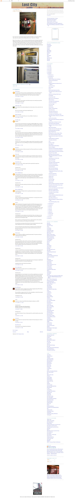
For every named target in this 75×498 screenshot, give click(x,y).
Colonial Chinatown (52, 166)
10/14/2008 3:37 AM (19, 180)
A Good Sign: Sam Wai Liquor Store (54, 162)
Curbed (48, 369)
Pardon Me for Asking (50, 399)
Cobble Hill (49, 46)
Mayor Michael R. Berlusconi (53, 197)
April (50, 210)
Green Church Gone (52, 109)
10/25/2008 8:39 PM (19, 284)
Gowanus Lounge (49, 384)
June (50, 207)
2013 (49, 66)
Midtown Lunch (49, 392)
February (50, 213)
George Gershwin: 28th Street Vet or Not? (55, 122)
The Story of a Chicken (52, 196)
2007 (49, 216)
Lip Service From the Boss (53, 118)
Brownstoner (49, 364)
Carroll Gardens (49, 45)
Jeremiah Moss (17, 161)
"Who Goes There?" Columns (51, 20)
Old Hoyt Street (51, 177)
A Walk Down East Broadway (53, 163)
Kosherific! (50, 81)
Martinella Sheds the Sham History (54, 145)
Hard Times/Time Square (52, 127)
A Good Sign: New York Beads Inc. (54, 101)
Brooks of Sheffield (18, 172)
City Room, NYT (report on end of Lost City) (53, 424)
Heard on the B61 (51, 180)
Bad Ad (50, 88)
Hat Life (48, 429)
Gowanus (48, 47)
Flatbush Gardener (49, 379)
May (50, 209)
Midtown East (49, 51)
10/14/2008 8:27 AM (19, 200)
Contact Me (49, 15)
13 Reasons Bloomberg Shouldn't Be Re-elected (56, 195)
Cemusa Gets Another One (53, 102)
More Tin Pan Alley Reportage (53, 168)
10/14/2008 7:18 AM (19, 186)
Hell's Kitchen (49, 50)
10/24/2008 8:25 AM (19, 264)
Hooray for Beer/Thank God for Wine (54, 90)
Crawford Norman (51, 193)
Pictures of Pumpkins (52, 147)
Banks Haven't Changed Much (53, 189)
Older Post (41, 331)
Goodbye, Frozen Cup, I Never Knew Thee (55, 128)
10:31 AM (27, 84)
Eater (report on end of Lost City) (52, 425)
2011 (49, 69)
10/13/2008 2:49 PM (19, 128)
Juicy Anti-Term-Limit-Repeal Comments (55, 134)
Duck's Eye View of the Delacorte (54, 98)
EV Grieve (48, 376)
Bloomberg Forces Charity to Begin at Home (55, 133)
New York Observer (50, 432)
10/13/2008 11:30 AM (19, 103)
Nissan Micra (17, 324)
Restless (48, 404)
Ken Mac (16, 91)
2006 (49, 218)
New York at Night (51, 104)
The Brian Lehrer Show (50, 437)
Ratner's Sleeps (51, 87)
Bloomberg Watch (49, 361)
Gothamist (48, 383)
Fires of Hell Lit (51, 144)
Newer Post (14, 331)
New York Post (49, 433)
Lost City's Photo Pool (55, 39)
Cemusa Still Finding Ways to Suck (54, 201)
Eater (48, 373)
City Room (48, 367)
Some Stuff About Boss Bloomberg (54, 123)
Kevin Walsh (17, 287)
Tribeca (48, 56)
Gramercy (48, 49)
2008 (49, 73)
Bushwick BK (49, 366)
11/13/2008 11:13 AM (19, 302)
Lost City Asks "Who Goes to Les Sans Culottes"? (56, 187)
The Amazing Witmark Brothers (53, 165)
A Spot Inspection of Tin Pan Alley (54, 158)
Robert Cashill (17, 114)
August (50, 205)
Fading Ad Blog (49, 377)
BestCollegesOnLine (50, 421)
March (50, 212)
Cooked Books (49, 368)
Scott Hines (17, 119)
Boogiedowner (49, 362)
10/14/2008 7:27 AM (19, 193)
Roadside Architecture (50, 406)
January (50, 215)
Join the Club (51, 105)
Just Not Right (51, 95)
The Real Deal (49, 412)
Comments (50, 461)
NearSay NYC (49, 394)
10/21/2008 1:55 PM (19, 245)
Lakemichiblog (49, 389)
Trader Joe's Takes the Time (53, 186)
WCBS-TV (48, 440)
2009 (49, 72)
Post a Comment (15, 330)
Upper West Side (49, 57)
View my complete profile (52, 455)
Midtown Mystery (51, 99)
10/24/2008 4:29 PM (19, 270)
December (50, 74)
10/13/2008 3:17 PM (19, 145)
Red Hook (48, 52)
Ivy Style (48, 388)
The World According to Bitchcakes (52, 413)
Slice (47, 408)
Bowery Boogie (49, 363)
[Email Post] (29, 84)
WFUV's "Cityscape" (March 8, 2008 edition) (53, 442)
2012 (49, 67)
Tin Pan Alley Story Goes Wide (53, 169)
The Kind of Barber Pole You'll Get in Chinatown (56, 151)
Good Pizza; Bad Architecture (53, 80)
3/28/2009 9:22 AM (18, 322)
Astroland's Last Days (50, 358)
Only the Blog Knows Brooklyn (51, 398)
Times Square (49, 55)
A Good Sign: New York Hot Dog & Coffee (55, 114)
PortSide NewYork (49, 402)
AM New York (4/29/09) (50, 420)
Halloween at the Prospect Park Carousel (55, 94)
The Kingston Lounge (50, 411)
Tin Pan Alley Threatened (52, 173)
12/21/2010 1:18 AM (19, 327)
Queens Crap (49, 403)
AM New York (49, 419)
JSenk (16, 147)
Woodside (48, 59)
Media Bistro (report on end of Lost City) (53, 430)
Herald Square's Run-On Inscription (54, 154)
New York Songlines (50, 397)
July (49, 206)
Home (28, 331)
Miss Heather (49, 393)
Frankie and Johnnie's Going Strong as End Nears (56, 183)
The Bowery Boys (49, 409)
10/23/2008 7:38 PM (19, 255)
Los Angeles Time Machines (51, 391)
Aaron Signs (49, 354)
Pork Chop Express (50, 401)
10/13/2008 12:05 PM (19, 111)
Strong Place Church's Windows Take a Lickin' (56, 184)
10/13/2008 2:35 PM (19, 117)
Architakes (48, 357)
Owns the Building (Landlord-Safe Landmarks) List (54, 23)
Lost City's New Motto (52, 159)
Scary (49, 141)
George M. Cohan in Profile (53, 152)
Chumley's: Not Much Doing (53, 108)
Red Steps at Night (51, 142)
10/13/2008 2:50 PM (19, 137)
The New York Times (50, 438)
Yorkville (48, 60)
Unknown (16, 232)
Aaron (16, 318)
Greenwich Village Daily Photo (51, 386)
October (50, 77)
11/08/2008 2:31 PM (19, 297)
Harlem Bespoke (49, 387)
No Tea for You (51, 182)
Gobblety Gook (51, 176)
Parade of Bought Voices (52, 131)
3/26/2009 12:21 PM (19, 315)
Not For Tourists (49, 435)
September (50, 203)
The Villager (49, 439)
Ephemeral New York (50, 374)
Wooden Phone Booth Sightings (52, 19)
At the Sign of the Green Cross (53, 111)
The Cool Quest (17, 267)
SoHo (48, 54)
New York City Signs (50, 396)
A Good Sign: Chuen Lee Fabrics (54, 192)
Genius (16, 154)
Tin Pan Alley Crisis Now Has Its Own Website (55, 149)
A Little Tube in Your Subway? (53, 112)
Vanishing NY (49, 414)
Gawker (48, 382)
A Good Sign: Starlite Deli (53, 139)
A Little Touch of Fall (52, 96)
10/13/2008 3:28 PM (19, 151)
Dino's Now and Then (50, 372)
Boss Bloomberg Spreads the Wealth (54, 130)
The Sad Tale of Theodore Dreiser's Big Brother (56, 148)
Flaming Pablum (49, 378)
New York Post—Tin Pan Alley (51, 434)
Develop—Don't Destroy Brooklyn (52, 371)
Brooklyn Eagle (49, 423)
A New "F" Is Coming (17, 11)
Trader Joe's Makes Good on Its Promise (54, 79)
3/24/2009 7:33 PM (18, 309)
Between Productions (50, 359)
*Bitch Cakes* (17, 105)
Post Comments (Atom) (20, 333)
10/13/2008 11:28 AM (19, 96)
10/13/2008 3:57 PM (19, 159)
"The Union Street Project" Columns (52, 18)
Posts (49, 459)
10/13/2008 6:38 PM (19, 164)
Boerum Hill (49, 44)
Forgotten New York (50, 381)
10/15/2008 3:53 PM (19, 230)
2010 (49, 70)
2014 (49, 65)
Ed (15, 202)
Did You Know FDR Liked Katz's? (54, 190)
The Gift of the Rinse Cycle (53, 174)
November (50, 76)
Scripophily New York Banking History (53, 407)
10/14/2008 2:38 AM (19, 170)
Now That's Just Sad (52, 85)
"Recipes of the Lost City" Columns (52, 22)
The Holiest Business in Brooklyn (54, 138)
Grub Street (48, 428)
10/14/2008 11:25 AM (19, 211)
